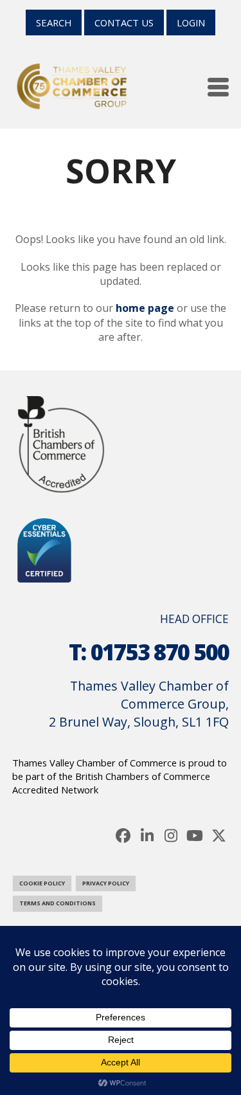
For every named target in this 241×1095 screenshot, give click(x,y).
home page (145, 308)
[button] (218, 87)
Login (191, 22)
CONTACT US (124, 22)
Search (53, 22)
